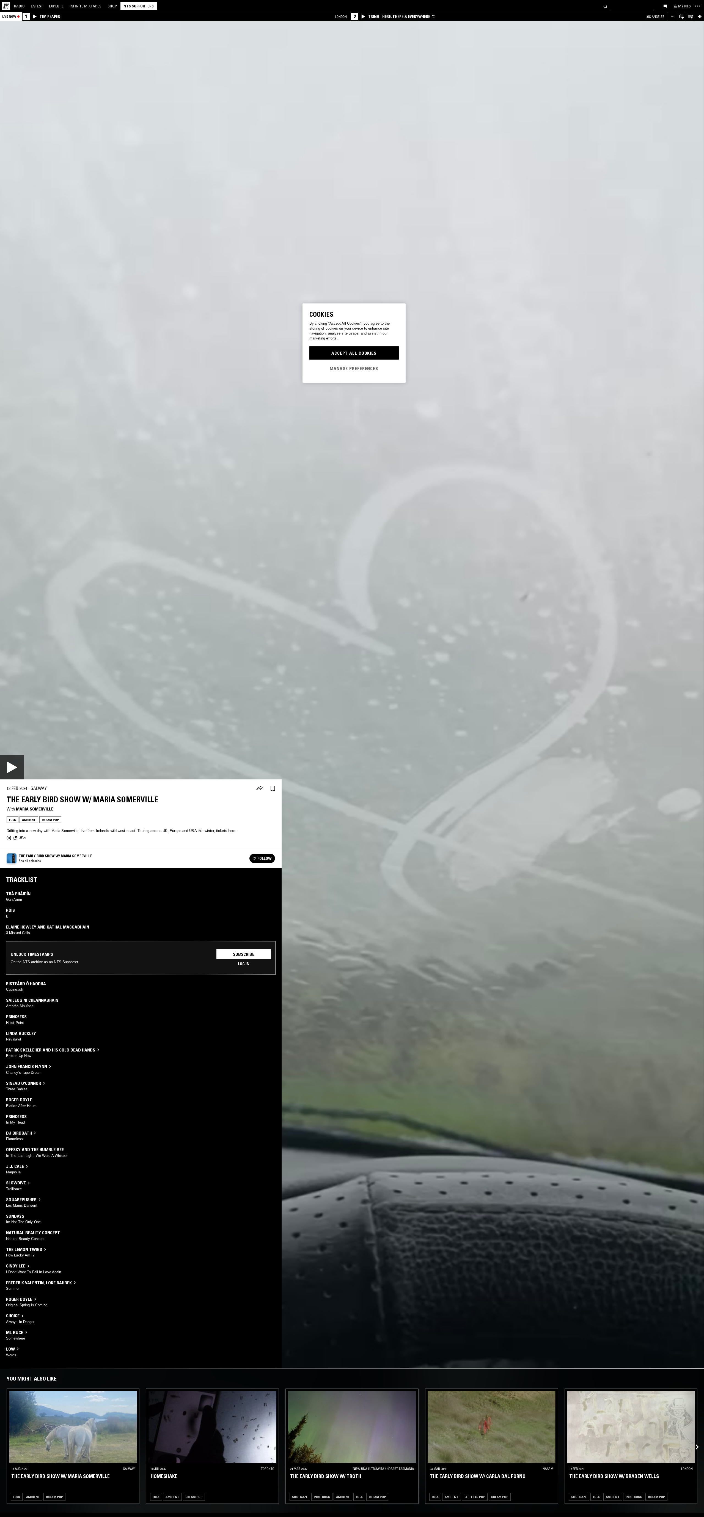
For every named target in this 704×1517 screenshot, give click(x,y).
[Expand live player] (672, 16)
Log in (243, 963)
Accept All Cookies (353, 353)
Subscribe (243, 954)
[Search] (605, 5)
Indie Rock (322, 1496)
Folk (12, 820)
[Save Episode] (272, 788)
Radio (19, 6)
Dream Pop (50, 820)
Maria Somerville (34, 809)
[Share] (259, 788)
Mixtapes (85, 6)
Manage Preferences (354, 368)
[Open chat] (665, 6)
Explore (56, 6)
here (231, 831)
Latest (37, 6)
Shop (112, 6)
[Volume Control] (699, 16)
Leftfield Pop (474, 1496)
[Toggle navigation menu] (697, 6)
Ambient (29, 820)
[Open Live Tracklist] (690, 16)
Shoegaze (300, 1496)
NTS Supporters (138, 6)
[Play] (12, 767)
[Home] (6, 6)
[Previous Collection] (693, 1441)
